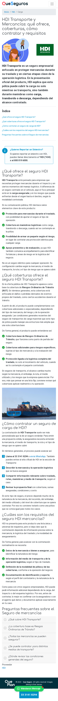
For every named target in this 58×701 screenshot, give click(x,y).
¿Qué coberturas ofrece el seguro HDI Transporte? (24, 121)
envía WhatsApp (38, 456)
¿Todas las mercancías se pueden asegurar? (27, 638)
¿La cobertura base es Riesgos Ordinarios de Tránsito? (25, 628)
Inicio (6, 12)
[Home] (15, 4)
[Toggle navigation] (52, 4)
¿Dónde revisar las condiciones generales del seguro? (25, 658)
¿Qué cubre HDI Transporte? (24, 619)
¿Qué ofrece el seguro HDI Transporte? (18, 117)
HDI (4, 668)
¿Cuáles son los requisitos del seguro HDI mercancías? (25, 130)
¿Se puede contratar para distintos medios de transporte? (28, 648)
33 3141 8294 (29, 694)
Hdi (13, 12)
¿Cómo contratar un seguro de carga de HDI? (21, 126)
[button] (29, 689)
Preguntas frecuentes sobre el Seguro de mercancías (25, 135)
